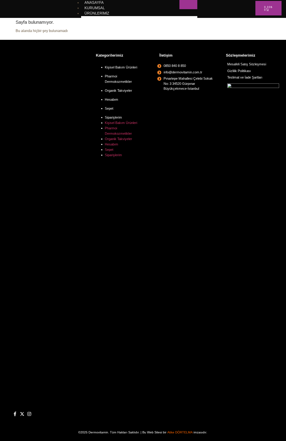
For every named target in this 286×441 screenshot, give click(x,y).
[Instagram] (29, 414)
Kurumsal (94, 8)
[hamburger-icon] (188, 4)
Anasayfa (94, 2)
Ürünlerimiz (96, 13)
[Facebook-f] (15, 414)
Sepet (109, 108)
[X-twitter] (22, 414)
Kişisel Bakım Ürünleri (121, 67)
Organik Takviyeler (118, 90)
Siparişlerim (113, 117)
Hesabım (111, 99)
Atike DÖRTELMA (180, 432)
